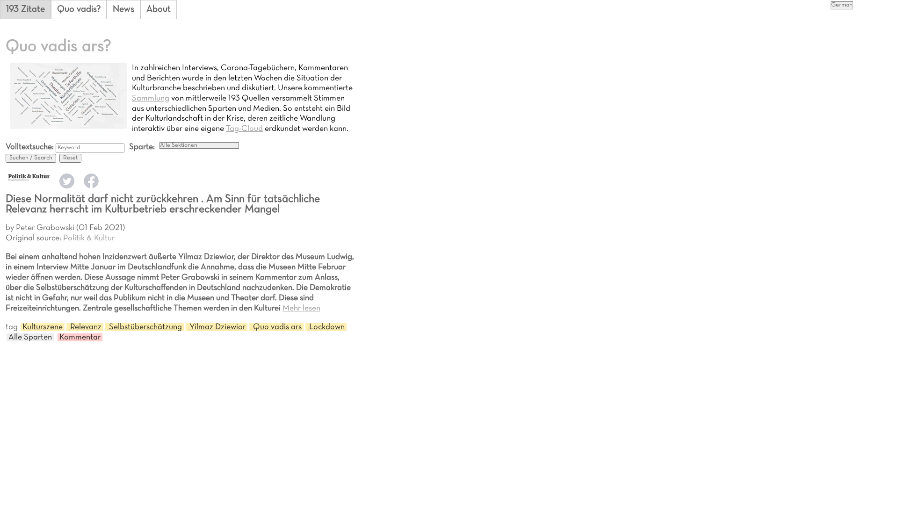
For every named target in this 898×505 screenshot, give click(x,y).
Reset (70, 158)
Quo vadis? (79, 9)
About (158, 9)
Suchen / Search (30, 158)
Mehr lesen (301, 308)
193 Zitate (25, 9)
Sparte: (142, 147)
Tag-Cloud (244, 129)
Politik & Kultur (89, 238)
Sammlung (150, 98)
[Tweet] (66, 186)
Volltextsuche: (31, 147)
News (123, 9)
